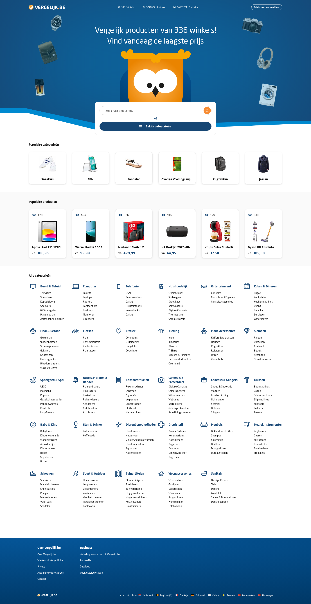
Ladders (258, 408)
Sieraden (260, 331)
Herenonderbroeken (179, 359)
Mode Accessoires (223, 331)
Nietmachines (133, 412)
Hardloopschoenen (93, 501)
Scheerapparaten (49, 346)
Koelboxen (89, 506)
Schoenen (47, 473)
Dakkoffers (89, 395)
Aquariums (132, 448)
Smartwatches (134, 297)
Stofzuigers (174, 297)
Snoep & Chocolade (221, 386)
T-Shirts (172, 350)
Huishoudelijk (178, 286)
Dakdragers (89, 390)
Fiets (86, 337)
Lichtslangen (218, 399)
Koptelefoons (47, 301)
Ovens (257, 305)
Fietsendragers (91, 386)
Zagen (257, 390)
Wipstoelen (46, 457)
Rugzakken (217, 346)
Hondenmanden (135, 444)
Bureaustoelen (219, 452)
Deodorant (174, 448)
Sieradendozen (262, 359)
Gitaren (258, 435)
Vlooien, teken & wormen (140, 439)
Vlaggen (215, 390)
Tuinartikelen (135, 473)
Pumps (44, 493)
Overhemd (174, 363)
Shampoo (216, 435)
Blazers (172, 346)
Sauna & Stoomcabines (223, 497)
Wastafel (216, 493)
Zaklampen (89, 493)
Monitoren (88, 314)
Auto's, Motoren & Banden (95, 380)
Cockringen (132, 350)
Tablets (87, 292)
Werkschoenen (48, 497)
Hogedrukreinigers (136, 497)
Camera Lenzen (177, 390)
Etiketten (131, 390)
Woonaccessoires (180, 473)
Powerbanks (133, 310)
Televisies (45, 292)
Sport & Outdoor (94, 473)
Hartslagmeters (49, 359)
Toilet (214, 484)
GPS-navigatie (48, 310)
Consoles (216, 292)
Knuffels (45, 408)
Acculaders (89, 403)
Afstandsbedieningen (52, 318)
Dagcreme (174, 457)
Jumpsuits (173, 341)
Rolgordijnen (175, 497)
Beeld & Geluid (50, 286)
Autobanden (90, 408)
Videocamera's (176, 395)
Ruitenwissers (91, 399)
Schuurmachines (263, 395)
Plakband (131, 408)
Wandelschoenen (50, 484)
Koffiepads (89, 435)
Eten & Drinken (93, 424)
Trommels (259, 452)
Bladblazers (132, 484)
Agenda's (131, 395)
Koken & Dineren (265, 286)
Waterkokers (261, 318)
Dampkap (259, 310)
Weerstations (175, 480)
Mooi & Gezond (50, 331)
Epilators (45, 350)
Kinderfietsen (90, 346)
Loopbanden (90, 484)
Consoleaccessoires (222, 301)
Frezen (258, 412)
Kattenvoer (132, 435)
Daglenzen (174, 444)
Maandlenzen (175, 439)
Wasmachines (176, 292)
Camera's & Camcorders (176, 380)
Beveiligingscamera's (180, 412)
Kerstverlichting (220, 395)
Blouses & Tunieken (179, 354)
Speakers (45, 305)
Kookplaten (260, 297)
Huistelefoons (134, 305)
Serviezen (259, 314)
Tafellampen (175, 506)
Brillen (214, 354)
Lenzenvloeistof (177, 452)
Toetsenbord (90, 305)
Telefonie (132, 286)
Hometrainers (90, 480)
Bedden (215, 444)
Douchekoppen (219, 501)
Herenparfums (176, 435)
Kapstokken (175, 488)
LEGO (43, 386)
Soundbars (46, 297)
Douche (215, 488)
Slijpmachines (261, 399)
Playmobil (45, 390)
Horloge (215, 341)
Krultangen (46, 354)
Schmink (215, 403)
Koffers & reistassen (222, 337)
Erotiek (131, 331)
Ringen (258, 337)
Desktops (88, 310)
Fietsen (88, 331)
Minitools (259, 403)
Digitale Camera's (177, 310)
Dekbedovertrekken (222, 431)
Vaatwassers (175, 305)
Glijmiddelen (132, 341)
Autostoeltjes (47, 444)
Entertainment (221, 286)
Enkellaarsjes (47, 488)
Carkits (129, 301)
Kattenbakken (133, 452)
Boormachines (262, 386)
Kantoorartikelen (137, 380)
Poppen (44, 395)
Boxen (44, 452)
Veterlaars (46, 501)
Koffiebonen (90, 431)
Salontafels (217, 439)
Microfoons (260, 439)
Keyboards (260, 431)
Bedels (258, 350)
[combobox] (155, 110)
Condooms (132, 337)
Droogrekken (218, 448)
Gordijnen (173, 484)
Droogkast (174, 301)
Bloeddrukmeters (50, 363)
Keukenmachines (263, 301)
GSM (128, 292)
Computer (89, 286)
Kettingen (259, 354)
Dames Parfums (177, 431)
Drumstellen (260, 444)
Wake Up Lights (48, 367)
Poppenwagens (49, 403)
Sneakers (45, 480)
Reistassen (217, 350)
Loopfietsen (47, 412)
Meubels (217, 424)
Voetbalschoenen (92, 497)
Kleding (173, 331)
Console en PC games (223, 297)
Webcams (173, 399)
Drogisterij (175, 424)
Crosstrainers (90, 488)
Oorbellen (259, 341)
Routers (87, 301)
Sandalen (45, 506)
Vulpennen (132, 399)
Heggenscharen (135, 493)
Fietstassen (89, 350)
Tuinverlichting (134, 488)
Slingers (215, 412)
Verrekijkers (175, 403)
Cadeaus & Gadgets (224, 380)
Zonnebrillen (218, 359)
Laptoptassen (133, 403)
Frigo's (258, 292)
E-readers (88, 318)
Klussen (259, 380)
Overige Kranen (219, 480)
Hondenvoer (133, 431)
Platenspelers (48, 314)
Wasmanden (175, 493)
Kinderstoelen (48, 448)
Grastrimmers (133, 506)
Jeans (171, 337)
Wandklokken (175, 501)
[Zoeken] (207, 110)
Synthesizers (261, 448)
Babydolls (131, 346)
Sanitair (216, 473)
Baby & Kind (48, 424)
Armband (259, 346)
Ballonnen (216, 408)
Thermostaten (176, 314)
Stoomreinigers (176, 318)
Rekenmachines (134, 386)
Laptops (87, 297)
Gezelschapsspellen (51, 399)
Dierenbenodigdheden (141, 424)
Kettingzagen (133, 501)
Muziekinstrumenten (268, 424)
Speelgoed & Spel (52, 380)
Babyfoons (46, 431)
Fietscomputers (91, 341)
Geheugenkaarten (178, 408)
